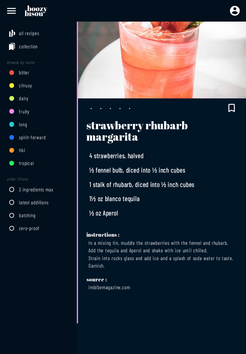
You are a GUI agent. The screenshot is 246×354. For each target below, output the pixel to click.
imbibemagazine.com (109, 287)
